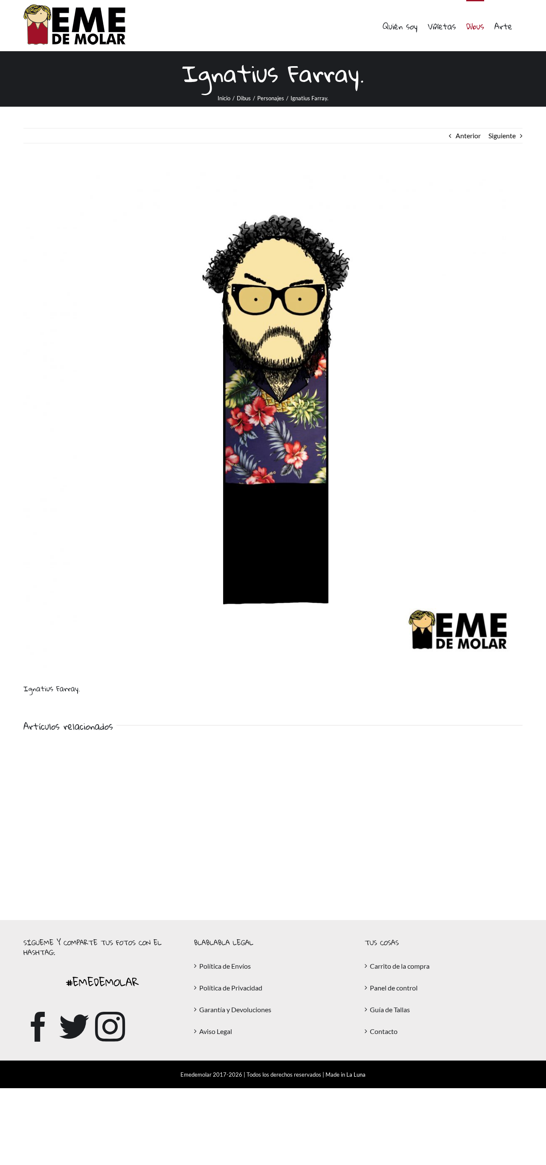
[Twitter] (74, 1027)
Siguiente (502, 135)
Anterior (468, 135)
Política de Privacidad (230, 988)
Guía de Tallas (390, 1009)
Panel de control (394, 988)
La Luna (356, 1074)
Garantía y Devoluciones (235, 1009)
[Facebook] (38, 1027)
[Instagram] (110, 1027)
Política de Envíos (225, 966)
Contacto (384, 1031)
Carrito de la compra (400, 966)
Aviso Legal (215, 1031)
